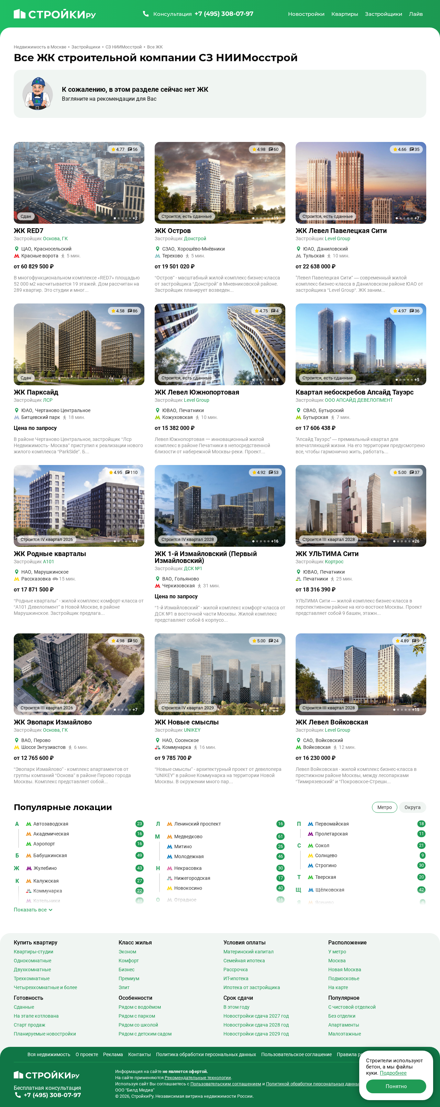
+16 (274, 541)
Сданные (24, 1007)
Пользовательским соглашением (225, 1083)
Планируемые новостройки (45, 1034)
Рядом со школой (138, 1025)
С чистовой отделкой (352, 1007)
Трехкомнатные (32, 978)
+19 (274, 218)
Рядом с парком (137, 1016)
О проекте (87, 1054)
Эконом (127, 951)
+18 (274, 380)
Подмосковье (343, 978)
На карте (338, 987)
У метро (337, 951)
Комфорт (129, 960)
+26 (415, 541)
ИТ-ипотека (236, 978)
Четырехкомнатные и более (45, 987)
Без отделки (341, 1016)
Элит (124, 987)
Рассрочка (235, 969)
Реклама (113, 1054)
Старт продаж (29, 1025)
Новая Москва (344, 969)
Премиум (129, 978)
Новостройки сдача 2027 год (256, 1016)
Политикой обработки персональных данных (313, 1083)
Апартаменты (343, 1025)
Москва (337, 960)
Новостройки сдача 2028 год (256, 1025)
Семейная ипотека (244, 960)
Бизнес (126, 969)
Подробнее (393, 1073)
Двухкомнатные (32, 969)
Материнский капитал (248, 951)
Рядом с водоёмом (140, 1007)
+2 (135, 218)
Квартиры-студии (33, 951)
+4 (135, 541)
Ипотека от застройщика (251, 987)
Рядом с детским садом (145, 1034)
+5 (417, 380)
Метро (384, 807)
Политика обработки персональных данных (206, 1054)
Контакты (139, 1054)
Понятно (396, 1086)
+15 (415, 710)
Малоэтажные (344, 1034)
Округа (413, 807)
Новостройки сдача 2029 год (256, 1034)
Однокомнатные (32, 960)
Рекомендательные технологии (198, 1077)
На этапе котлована (36, 1016)
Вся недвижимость (49, 1054)
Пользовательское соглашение (296, 1054)
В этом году (236, 1007)
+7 (417, 218)
